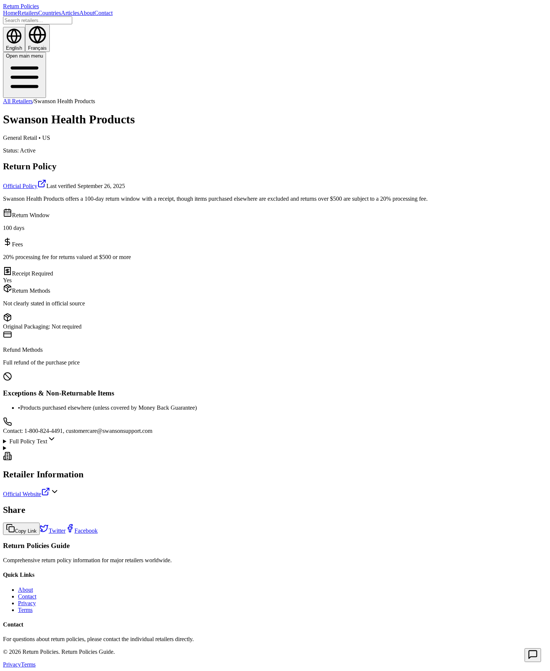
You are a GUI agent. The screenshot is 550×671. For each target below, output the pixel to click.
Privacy (27, 603)
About (86, 13)
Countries (49, 13)
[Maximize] (533, 655)
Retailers (28, 13)
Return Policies (21, 6)
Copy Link (26, 531)
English (14, 48)
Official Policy (20, 186)
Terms (25, 610)
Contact (103, 13)
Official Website (22, 494)
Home (10, 13)
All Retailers (18, 101)
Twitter (57, 530)
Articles (70, 13)
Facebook (86, 530)
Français (37, 48)
